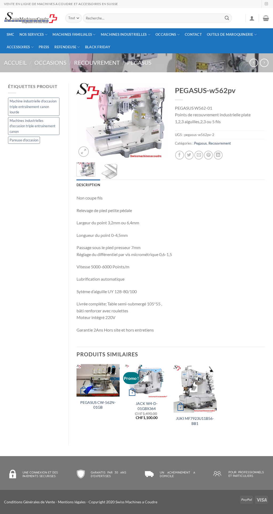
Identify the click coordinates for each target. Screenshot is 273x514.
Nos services (31, 34)
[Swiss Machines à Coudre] (30, 18)
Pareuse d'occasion (24, 140)
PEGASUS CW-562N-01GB (98, 405)
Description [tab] (88, 185)
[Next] (158, 120)
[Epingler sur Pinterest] (208, 155)
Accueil (15, 62)
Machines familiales (72, 34)
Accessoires (18, 47)
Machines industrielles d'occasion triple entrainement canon (32, 126)
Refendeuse (65, 47)
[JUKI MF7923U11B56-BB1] (194, 388)
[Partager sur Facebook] (179, 155)
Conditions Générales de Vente (29, 502)
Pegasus (139, 62)
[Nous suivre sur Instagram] (266, 4)
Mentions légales (72, 502)
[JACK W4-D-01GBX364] (146, 381)
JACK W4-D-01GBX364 (147, 406)
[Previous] (85, 120)
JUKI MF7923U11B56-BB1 (195, 421)
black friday (97, 47)
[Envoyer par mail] (198, 155)
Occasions (165, 34)
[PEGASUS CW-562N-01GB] (98, 380)
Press (44, 47)
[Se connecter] (252, 18)
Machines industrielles (124, 34)
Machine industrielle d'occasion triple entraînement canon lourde (33, 106)
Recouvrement (97, 62)
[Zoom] (83, 151)
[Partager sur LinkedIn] (218, 155)
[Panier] (266, 18)
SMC (10, 34)
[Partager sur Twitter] (189, 155)
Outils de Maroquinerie (230, 34)
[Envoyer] (227, 18)
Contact (193, 34)
